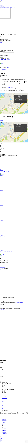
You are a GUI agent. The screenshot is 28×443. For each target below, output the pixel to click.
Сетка (2, 397)
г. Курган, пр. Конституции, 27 (9, 87)
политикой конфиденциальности (19, 302)
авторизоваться (11, 156)
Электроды (7, 67)
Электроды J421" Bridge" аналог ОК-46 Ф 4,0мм (6, 7)
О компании (4, 428)
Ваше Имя (1, 51)
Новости (3, 408)
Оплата (4, 429)
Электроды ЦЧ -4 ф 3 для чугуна (5, 191)
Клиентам (3, 402)
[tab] (15, 69)
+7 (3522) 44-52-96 (2, 267)
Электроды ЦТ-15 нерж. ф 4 (4, 171)
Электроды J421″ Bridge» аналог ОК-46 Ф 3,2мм (7, 176)
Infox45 (3, 411)
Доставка (3, 401)
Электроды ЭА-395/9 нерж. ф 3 (4, 236)
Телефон (1, 52)
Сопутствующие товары (4, 398)
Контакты (3, 405)
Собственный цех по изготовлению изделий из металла (9, 426)
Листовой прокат (4, 396)
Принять (1, 438)
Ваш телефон (2, 301)
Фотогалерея (3, 407)
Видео (2, 406)
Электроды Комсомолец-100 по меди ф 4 (6, 206)
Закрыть (1, 436)
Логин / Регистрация (4, 434)
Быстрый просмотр (2, 169)
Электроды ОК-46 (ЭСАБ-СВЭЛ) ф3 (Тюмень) (7, 251)
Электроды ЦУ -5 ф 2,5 (3, 221)
